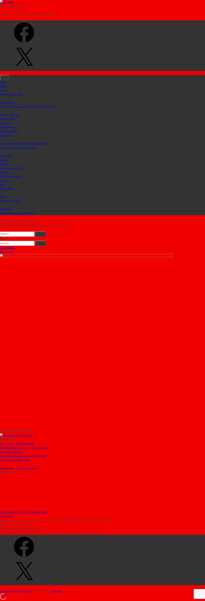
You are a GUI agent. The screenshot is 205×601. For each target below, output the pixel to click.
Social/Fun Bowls (9, 131)
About (3, 86)
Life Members (7, 102)
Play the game (7, 119)
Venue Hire (6, 155)
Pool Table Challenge (11, 451)
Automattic (56, 591)
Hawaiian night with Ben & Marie (17, 213)
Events (3, 172)
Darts (2, 184)
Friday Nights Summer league (15, 460)
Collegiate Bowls (8, 127)
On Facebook (7, 247)
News (3, 196)
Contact (4, 160)
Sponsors (4, 164)
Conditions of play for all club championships (23, 143)
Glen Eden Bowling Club (13, 6)
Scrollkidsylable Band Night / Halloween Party (24, 447)
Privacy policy (7, 468)
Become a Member (9, 114)
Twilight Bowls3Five (10, 176)
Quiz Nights (6, 188)
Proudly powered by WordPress (16, 591)
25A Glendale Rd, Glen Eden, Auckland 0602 (23, 512)
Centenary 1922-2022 (11, 94)
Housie (3, 180)
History (4, 90)
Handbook (5, 209)
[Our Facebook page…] (24, 43)
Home (3, 82)
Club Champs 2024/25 (11, 168)
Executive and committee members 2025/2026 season (27, 106)
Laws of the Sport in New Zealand (17, 147)
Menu (4, 77)
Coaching (5, 123)
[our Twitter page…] (24, 69)
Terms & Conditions (26, 468)
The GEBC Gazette (10, 201)
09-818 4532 (6, 516)
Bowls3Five (6, 135)
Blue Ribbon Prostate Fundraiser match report (23, 456)
